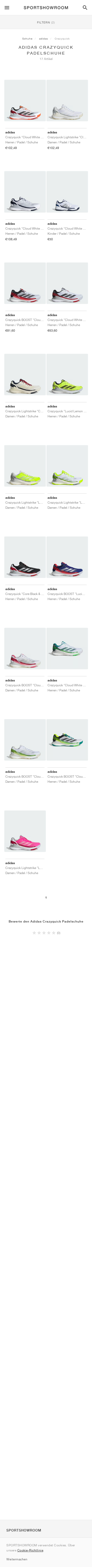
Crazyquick (62, 38)
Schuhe (27, 38)
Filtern (46, 22)
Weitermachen (16, 1559)
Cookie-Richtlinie (30, 1550)
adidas (43, 38)
